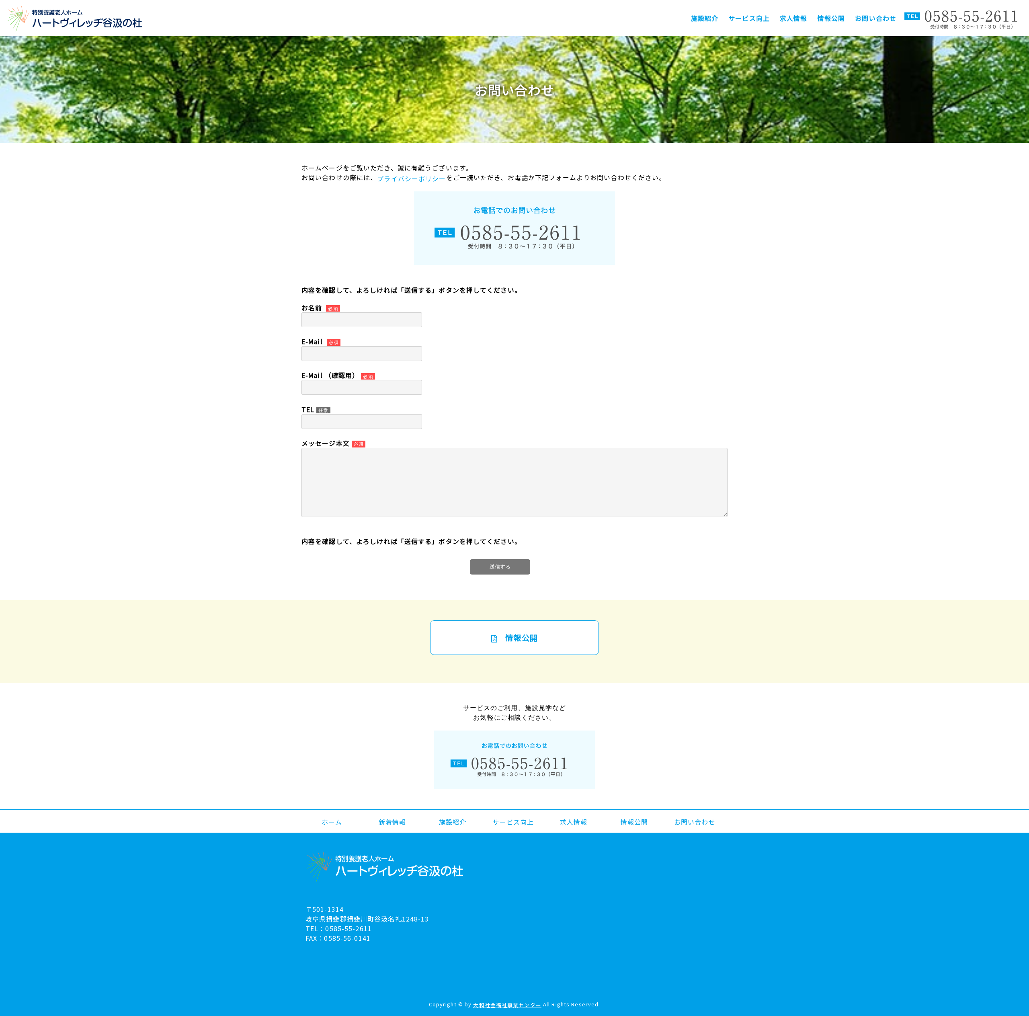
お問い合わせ (875, 18)
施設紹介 (704, 18)
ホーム (332, 822)
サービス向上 (749, 18)
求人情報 (793, 18)
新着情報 (392, 822)
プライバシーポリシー (411, 178)
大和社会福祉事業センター (507, 1005)
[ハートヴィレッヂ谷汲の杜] (75, 19)
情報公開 (831, 18)
